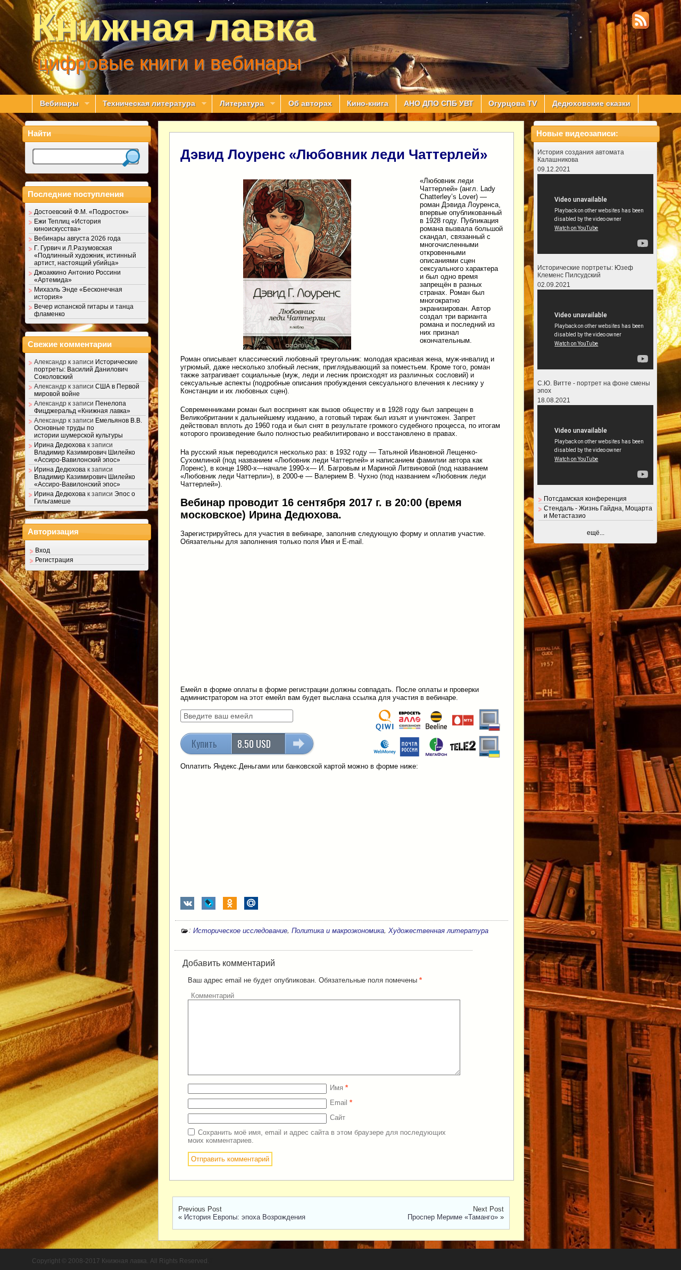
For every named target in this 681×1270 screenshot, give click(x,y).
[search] (131, 158)
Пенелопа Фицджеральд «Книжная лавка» (82, 407)
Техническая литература (145, 104)
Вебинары (55, 104)
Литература (238, 104)
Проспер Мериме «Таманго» (453, 1217)
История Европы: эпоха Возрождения (244, 1217)
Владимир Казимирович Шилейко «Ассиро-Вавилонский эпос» (84, 456)
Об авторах (310, 104)
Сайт (337, 1117)
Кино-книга (367, 104)
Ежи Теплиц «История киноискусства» (67, 225)
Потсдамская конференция (585, 498)
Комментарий (212, 996)
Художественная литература (438, 931)
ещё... (595, 533)
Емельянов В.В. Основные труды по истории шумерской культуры (88, 428)
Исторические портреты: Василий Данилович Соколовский (86, 369)
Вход (42, 550)
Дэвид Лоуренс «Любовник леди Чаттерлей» (333, 154)
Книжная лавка (173, 27)
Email (341, 1103)
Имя (339, 1088)
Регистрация (54, 560)
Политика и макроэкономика (338, 931)
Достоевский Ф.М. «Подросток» (81, 212)
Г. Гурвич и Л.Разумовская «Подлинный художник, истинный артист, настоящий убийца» (85, 255)
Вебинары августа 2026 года (77, 238)
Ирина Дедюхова (60, 445)
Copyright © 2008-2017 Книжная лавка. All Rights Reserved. (120, 1261)
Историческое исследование (240, 931)
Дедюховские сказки (591, 104)
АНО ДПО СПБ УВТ (439, 104)
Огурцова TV (512, 104)
